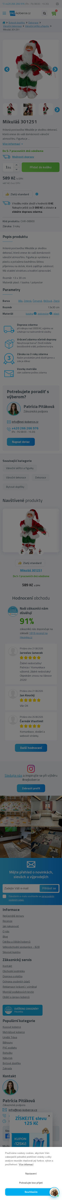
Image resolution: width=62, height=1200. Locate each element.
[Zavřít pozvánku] (55, 1158)
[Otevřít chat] (54, 1192)
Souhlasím (31, 1192)
